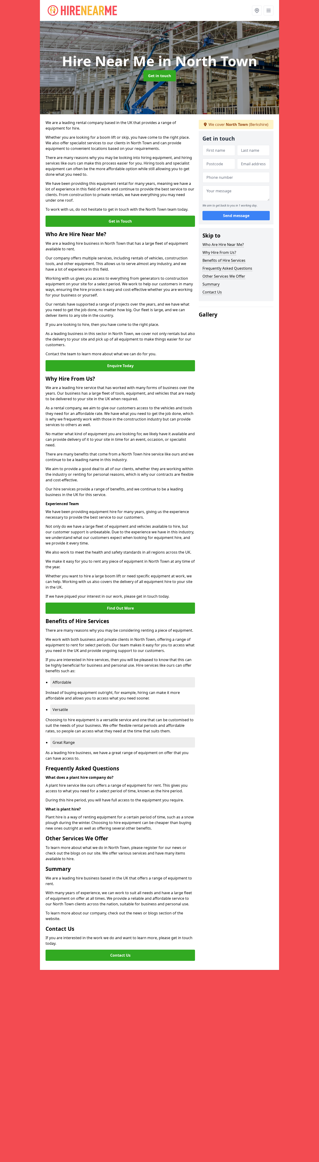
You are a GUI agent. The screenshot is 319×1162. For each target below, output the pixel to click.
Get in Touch (120, 221)
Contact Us (120, 955)
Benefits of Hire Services (223, 260)
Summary (211, 284)
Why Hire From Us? (219, 252)
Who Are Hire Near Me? (223, 244)
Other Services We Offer (223, 276)
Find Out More (120, 608)
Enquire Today (120, 365)
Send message (236, 215)
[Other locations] (257, 10)
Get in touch (159, 75)
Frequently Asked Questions (227, 268)
